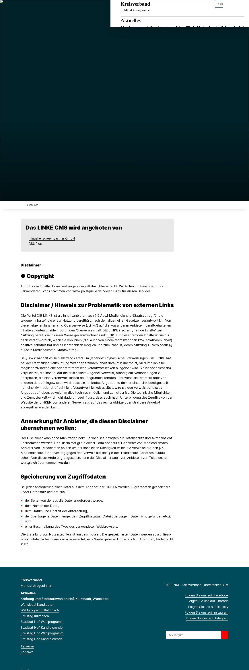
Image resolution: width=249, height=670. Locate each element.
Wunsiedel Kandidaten (37, 604)
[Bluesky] (34, 7)
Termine (27, 646)
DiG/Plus (35, 244)
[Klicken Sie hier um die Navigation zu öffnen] (241, 7)
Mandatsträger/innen (137, 10)
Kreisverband (135, 4)
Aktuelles (131, 20)
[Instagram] (40, 7)
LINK (110, 335)
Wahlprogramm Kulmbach (40, 610)
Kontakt (27, 652)
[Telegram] (46, 7)
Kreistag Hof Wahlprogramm (42, 633)
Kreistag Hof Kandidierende (42, 639)
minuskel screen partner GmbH (52, 238)
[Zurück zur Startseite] (21, 204)
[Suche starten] (224, 635)
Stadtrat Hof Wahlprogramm (42, 622)
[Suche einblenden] (230, 7)
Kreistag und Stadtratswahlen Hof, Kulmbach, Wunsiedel (65, 599)
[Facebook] (22, 7)
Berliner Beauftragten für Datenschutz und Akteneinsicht (129, 438)
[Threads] (28, 7)
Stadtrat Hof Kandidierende (42, 627)
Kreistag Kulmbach (35, 616)
